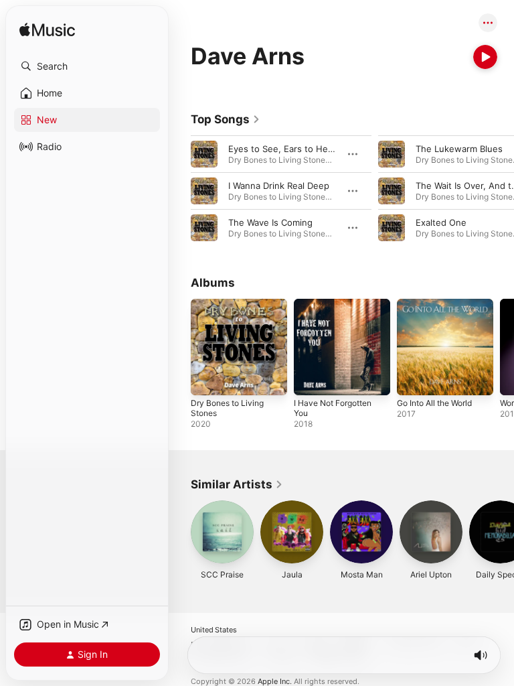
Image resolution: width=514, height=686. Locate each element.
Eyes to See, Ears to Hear (282, 148)
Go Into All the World (434, 403)
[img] (47, 30)
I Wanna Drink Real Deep (278, 185)
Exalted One (441, 222)
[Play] (485, 57)
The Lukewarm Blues (459, 148)
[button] (87, 66)
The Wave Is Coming (270, 222)
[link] (225, 119)
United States (214, 630)
